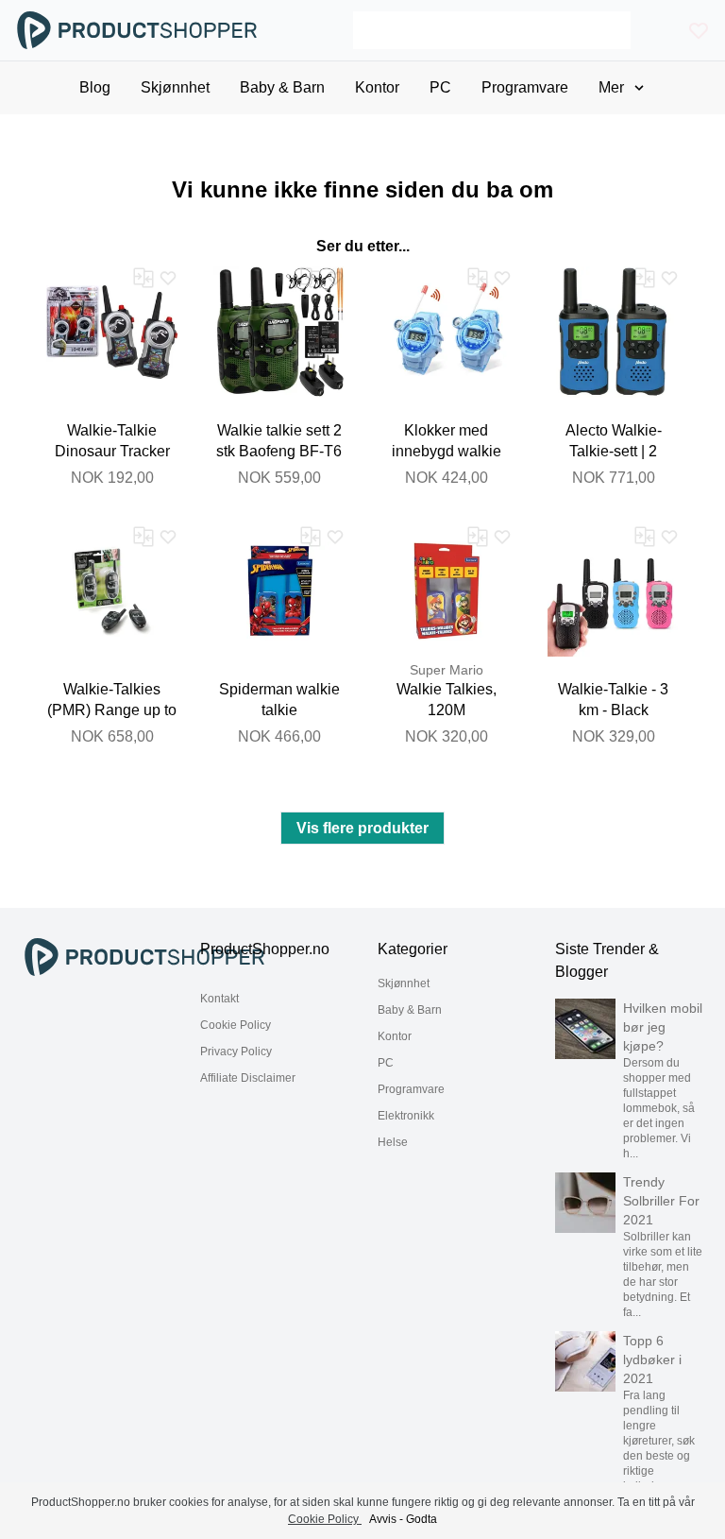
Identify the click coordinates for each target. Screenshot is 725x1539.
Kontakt (219, 998)
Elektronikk (406, 1115)
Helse (393, 1142)
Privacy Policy (236, 1051)
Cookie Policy (235, 1025)
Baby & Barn (410, 1010)
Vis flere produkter (362, 828)
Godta (421, 1519)
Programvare (411, 1089)
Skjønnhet (404, 983)
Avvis (382, 1519)
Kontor (395, 1036)
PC (386, 1062)
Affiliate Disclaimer (247, 1078)
